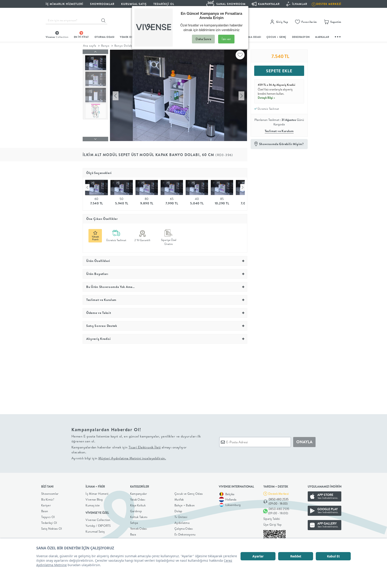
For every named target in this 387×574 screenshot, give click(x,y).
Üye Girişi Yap (272, 525)
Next (242, 187)
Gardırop (136, 511)
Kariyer (46, 505)
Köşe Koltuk (138, 505)
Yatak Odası (137, 499)
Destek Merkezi (278, 494)
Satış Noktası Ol (51, 529)
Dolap (178, 511)
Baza (133, 534)
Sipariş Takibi (271, 519)
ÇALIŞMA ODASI (251, 37)
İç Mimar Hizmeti (97, 494)
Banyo (105, 45)
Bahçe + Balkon (184, 505)
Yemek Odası (138, 529)
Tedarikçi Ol (163, 4)
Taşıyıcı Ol (48, 517)
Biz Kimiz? (47, 499)
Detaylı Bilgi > (266, 98)
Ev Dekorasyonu (185, 534)
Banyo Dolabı (123, 45)
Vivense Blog (94, 499)
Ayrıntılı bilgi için (118, 458)
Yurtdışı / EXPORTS (98, 526)
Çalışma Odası (183, 529)
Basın (44, 511)
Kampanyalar (138, 494)
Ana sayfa (89, 45)
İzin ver (226, 38)
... (338, 36)
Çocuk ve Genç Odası (188, 494)
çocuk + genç (276, 37)
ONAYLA (304, 442)
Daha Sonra (203, 38)
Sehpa (134, 523)
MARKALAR (322, 37)
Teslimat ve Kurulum (279, 131)
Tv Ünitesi (180, 517)
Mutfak (179, 499)
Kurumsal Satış (95, 531)
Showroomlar (49, 494)
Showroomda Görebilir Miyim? (281, 144)
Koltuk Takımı (139, 517)
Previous (87, 187)
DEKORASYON (301, 37)
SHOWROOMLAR (102, 4)
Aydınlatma (181, 523)
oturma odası (104, 37)
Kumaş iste (93, 505)
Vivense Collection (98, 520)
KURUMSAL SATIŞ (134, 4)
